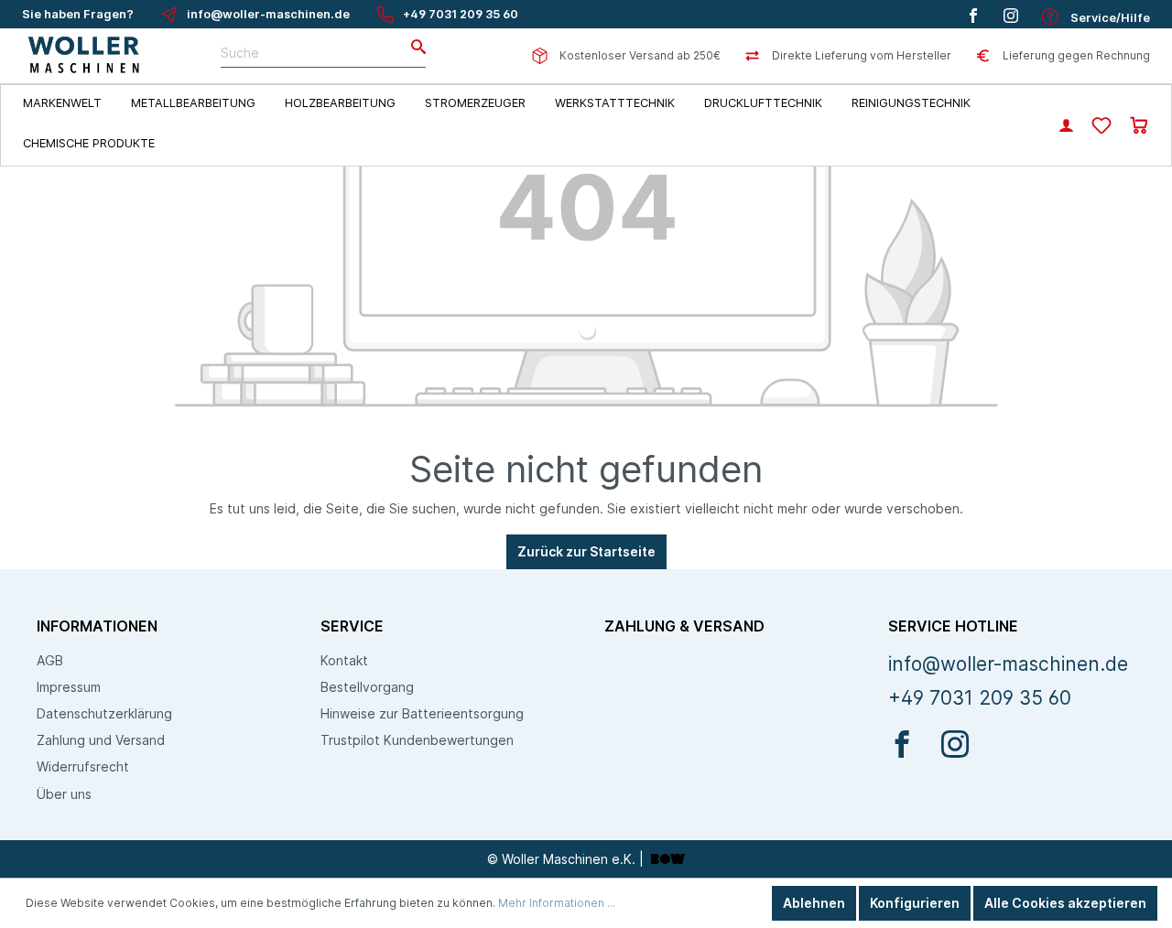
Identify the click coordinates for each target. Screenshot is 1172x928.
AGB (50, 660)
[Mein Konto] (1066, 127)
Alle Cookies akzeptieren (1065, 903)
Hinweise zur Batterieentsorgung (422, 713)
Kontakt (344, 660)
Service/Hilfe (1109, 18)
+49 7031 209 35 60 (460, 14)
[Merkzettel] (1101, 127)
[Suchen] (413, 48)
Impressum (69, 687)
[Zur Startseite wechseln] (84, 55)
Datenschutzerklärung (104, 713)
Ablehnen (814, 903)
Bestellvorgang (367, 687)
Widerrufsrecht (83, 766)
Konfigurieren (915, 903)
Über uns (64, 794)
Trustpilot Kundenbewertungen (417, 740)
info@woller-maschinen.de (268, 14)
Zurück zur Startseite (586, 551)
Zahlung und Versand (101, 740)
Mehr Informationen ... (556, 903)
